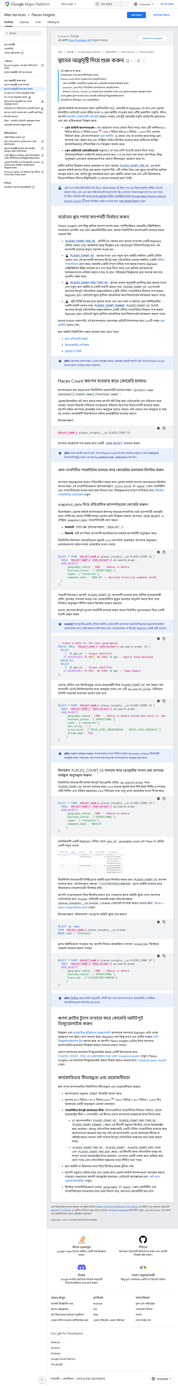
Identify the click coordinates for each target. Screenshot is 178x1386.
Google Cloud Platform (63, 1359)
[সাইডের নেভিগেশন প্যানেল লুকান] (41, 1379)
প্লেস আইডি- (107, 136)
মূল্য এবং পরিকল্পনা (145, 1303)
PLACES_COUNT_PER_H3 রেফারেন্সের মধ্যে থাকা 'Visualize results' (99, 1056)
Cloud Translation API (80, 40)
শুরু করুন (136, 15)
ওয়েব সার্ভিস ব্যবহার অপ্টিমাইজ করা (69, 1320)
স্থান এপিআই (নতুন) (76, 338)
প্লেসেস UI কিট (73, 351)
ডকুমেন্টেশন (110, 52)
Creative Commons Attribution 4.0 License (116, 1206)
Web (95, 1314)
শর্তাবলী (55, 1378)
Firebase (55, 1353)
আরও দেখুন (67, 4)
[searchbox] (23, 33)
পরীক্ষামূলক (53, 22)
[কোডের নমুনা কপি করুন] (164, 428)
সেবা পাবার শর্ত (143, 1320)
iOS (95, 1309)
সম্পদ (38, 22)
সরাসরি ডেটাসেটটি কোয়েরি (83, 116)
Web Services (15, 15)
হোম (60, 52)
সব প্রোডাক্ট (56, 1364)
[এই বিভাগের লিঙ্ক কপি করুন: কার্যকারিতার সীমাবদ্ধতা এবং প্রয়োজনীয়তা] (133, 1078)
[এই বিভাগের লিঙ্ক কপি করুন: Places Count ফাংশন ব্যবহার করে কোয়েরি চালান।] (150, 381)
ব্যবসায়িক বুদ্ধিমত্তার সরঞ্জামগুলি (92, 1032)
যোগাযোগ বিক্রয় (161, 15)
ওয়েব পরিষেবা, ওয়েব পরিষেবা (109, 1320)
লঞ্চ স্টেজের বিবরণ (129, 201)
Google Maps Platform (89, 52)
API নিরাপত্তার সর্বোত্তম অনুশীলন (67, 1314)
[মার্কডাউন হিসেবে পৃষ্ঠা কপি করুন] (138, 61)
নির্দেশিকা (8, 22)
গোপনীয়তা (68, 1378)
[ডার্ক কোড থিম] (158, 428)
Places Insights (43, 15)
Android (97, 1303)
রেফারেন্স (24, 22)
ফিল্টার (74, 998)
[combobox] (111, 4)
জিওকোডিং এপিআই (77, 345)
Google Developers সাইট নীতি (123, 1210)
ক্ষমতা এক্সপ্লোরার (59, 1309)
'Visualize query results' (152, 1060)
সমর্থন (139, 1314)
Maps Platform (37, 4)
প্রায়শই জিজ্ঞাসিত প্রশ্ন (62, 1303)
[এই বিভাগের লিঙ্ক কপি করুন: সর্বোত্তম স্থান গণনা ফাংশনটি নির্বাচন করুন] (132, 217)
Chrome (55, 1348)
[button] (22, 117)
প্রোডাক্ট (70, 52)
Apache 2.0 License (61, 1210)
